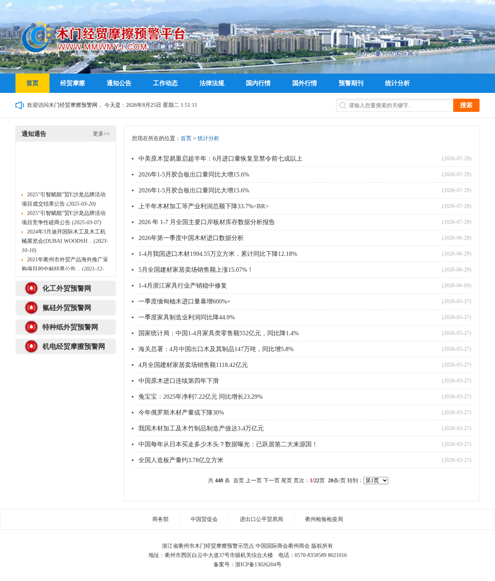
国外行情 (304, 83)
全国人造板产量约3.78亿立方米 (181, 460)
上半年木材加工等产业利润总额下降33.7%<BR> (204, 206)
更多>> (101, 134)
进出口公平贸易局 (261, 519)
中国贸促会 (204, 519)
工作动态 (165, 83)
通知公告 (119, 83)
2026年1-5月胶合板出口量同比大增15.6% (193, 174)
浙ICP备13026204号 (258, 564)
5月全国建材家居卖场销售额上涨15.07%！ (195, 269)
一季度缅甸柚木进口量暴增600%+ (184, 301)
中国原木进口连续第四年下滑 (178, 380)
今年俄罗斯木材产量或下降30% (181, 412)
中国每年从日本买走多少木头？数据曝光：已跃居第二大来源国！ (228, 444)
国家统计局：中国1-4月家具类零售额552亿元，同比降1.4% (218, 333)
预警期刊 (351, 83)
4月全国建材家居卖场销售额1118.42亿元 (193, 365)
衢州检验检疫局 (324, 519)
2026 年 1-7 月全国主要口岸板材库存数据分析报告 (206, 222)
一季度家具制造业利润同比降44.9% (186, 317)
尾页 (286, 480)
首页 (32, 83)
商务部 (160, 519)
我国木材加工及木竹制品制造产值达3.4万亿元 (201, 428)
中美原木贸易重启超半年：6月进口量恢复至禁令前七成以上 (220, 158)
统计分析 (397, 83)
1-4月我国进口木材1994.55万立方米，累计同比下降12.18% (217, 253)
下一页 (271, 480)
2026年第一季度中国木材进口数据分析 (191, 238)
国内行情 (258, 83)
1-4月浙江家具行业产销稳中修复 (182, 285)
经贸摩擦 (72, 83)
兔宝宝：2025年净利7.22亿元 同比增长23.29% (200, 396)
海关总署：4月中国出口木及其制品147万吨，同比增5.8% (216, 349)
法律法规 (212, 83)
